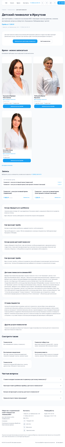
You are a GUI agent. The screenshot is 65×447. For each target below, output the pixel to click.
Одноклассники (30, 432)
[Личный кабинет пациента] (54, 2)
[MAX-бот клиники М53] (50, 2)
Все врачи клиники (7, 165)
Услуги (12, 3)
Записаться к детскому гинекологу (25, 41)
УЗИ (6, 3)
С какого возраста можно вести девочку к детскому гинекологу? (25, 381)
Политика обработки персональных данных (44, 444)
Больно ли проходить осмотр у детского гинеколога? (21, 394)
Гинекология (11, 9)
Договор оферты (58, 444)
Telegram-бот (29, 423)
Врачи (18, 3)
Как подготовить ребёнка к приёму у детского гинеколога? (23, 388)
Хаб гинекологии (45, 41)
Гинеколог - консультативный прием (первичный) (18, 182)
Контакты (26, 3)
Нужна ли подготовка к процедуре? (15, 400)
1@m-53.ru (25, 420)
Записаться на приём (17, 106)
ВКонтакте (28, 429)
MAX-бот (28, 426)
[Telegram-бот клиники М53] (46, 2)
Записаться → (26, 197)
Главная (4, 9)
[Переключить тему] (42, 2)
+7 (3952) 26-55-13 (35, 3)
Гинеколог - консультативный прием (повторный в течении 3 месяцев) (24, 184)
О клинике (4, 423)
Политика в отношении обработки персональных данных (11, 426)
